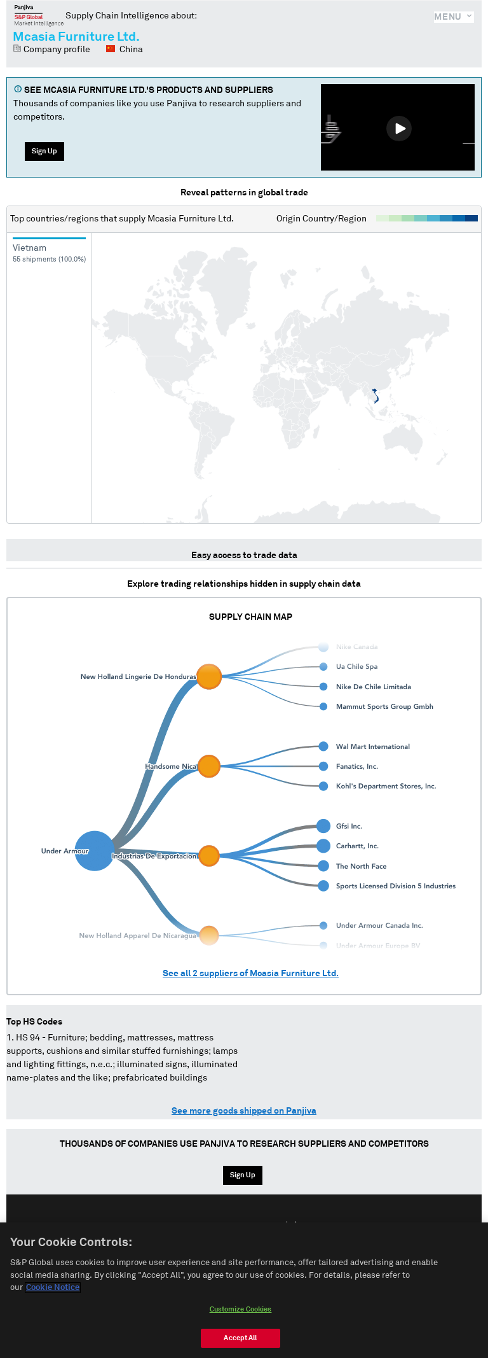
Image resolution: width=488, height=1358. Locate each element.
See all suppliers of (251, 973)
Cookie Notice (52, 1288)
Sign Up (44, 151)
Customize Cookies (241, 1309)
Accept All (240, 1337)
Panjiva (39, 15)
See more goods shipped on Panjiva (244, 1111)
